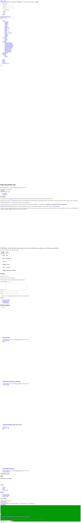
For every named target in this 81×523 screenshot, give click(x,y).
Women (6, 36)
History (6, 29)
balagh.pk (11, 198)
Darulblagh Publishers (9, 46)
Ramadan (6, 34)
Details (8, 340)
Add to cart (2, 190)
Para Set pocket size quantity (5, 189)
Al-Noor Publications (8, 43)
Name (1, 291)
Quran (6, 33)
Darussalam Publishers (9, 44)
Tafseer (6, 35)
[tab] (42, 193)
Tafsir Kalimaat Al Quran (8, 468)
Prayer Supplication (8, 32)
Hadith (6, 26)
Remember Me (6, 9)
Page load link (2, 504)
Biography (7, 21)
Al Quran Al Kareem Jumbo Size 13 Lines (12, 424)
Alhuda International (8, 42)
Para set (6, 191)
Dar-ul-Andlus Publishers (9, 45)
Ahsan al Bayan (6, 337)
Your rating (2, 281)
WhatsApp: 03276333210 (4, 1)
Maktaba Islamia (8, 50)
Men (5, 31)
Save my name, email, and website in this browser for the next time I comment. (15, 295)
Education (6, 23)
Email (1, 293)
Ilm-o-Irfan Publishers (8, 47)
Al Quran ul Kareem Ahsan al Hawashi (11, 381)
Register (4, 13)
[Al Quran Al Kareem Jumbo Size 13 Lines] (42, 404)
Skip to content (3, 0)
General (6, 25)
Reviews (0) (5, 194)
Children (6, 22)
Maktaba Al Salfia (8, 49)
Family (6, 24)
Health (6, 28)
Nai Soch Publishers (8, 51)
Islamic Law (7, 30)
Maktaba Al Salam (8, 48)
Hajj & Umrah (7, 27)
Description (5, 193)
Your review (2, 289)
